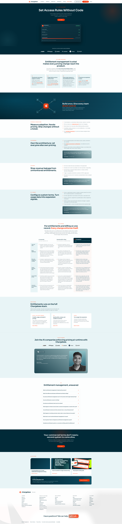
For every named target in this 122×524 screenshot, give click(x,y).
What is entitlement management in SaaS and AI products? (54, 390)
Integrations (42, 509)
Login (91, 1)
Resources (53, 1)
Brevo (90, 502)
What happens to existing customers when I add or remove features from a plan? (59, 413)
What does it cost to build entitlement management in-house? (55, 416)
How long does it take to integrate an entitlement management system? (57, 419)
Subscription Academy (76, 505)
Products (42, 1)
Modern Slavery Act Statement (27, 505)
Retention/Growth (42, 505)
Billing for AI (42, 498)
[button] (34, 492)
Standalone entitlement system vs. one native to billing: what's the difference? (59, 423)
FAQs (56, 498)
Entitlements (42, 502)
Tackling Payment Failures (77, 498)
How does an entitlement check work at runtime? (53, 403)
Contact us (23, 506)
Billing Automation (43, 497)
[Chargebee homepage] (33, 1)
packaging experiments (70, 131)
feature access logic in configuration (73, 143)
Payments (41, 504)
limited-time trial (75, 124)
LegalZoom (91, 498)
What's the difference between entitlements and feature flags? (55, 393)
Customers (23, 498)
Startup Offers (69, 1)
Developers (59, 1)
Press (23, 502)
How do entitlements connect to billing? (51, 400)
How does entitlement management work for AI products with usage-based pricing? (59, 396)
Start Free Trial (78, 1)
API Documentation (58, 502)
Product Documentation (59, 501)
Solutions (47, 1)
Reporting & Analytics (43, 508)
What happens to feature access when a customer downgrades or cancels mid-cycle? (60, 406)
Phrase (90, 505)
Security (56, 497)
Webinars (74, 501)
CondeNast (91, 501)
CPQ (40, 501)
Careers (23, 501)
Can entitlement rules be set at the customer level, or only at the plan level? (58, 409)
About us (23, 497)
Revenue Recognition (43, 506)
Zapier (90, 497)
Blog (73, 497)
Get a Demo (86, 1)
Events (74, 502)
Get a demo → (61, 19)
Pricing (64, 1)
